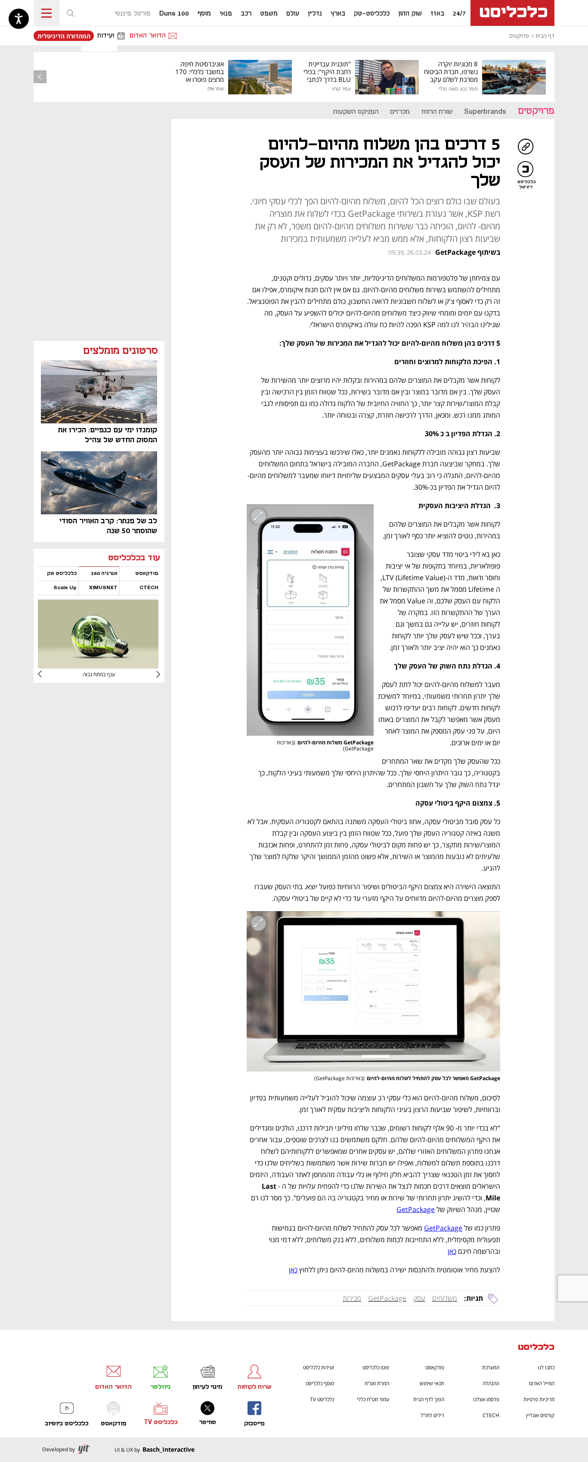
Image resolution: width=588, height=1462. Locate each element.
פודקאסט (434, 1367)
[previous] (40, 76)
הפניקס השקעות (355, 112)
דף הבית (544, 36)
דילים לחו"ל (432, 1415)
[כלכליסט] (536, 1348)
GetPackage (387, 1298)
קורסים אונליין (540, 1415)
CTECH (491, 1415)
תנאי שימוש (432, 1383)
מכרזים (400, 112)
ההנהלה (491, 1383)
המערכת (490, 1367)
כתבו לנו (546, 1367)
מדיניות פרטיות (538, 1399)
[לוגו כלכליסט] (512, 13)
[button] (70, 13)
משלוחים (444, 1298)
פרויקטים (519, 36)
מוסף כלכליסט (320, 1383)
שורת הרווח (436, 112)
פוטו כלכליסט (375, 1367)
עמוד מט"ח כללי (373, 1399)
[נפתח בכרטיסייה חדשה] (98, 665)
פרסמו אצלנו (486, 1399)
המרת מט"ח (377, 1383)
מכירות (352, 1298)
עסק (419, 1298)
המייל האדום (541, 1383)
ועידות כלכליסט (318, 1367)
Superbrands (485, 112)
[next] (46, 674)
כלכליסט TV (322, 1399)
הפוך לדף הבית (428, 1399)
